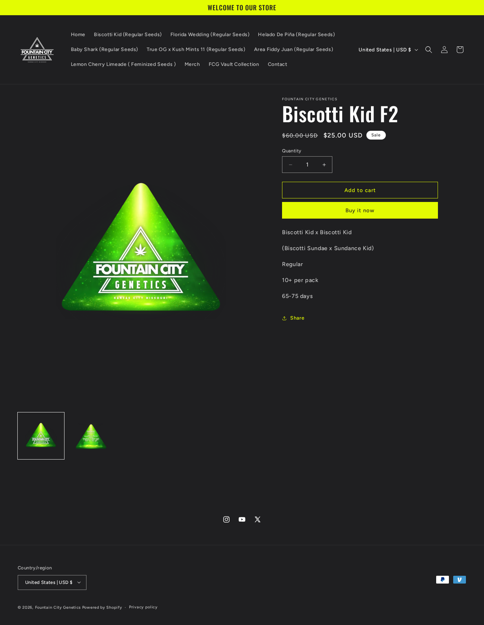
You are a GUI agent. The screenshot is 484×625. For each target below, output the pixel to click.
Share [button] (297, 318)
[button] (429, 49)
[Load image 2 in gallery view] (91, 435)
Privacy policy (143, 606)
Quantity (291, 150)
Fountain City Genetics (58, 607)
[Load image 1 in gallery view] (41, 435)
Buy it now (360, 211)
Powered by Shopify (102, 607)
